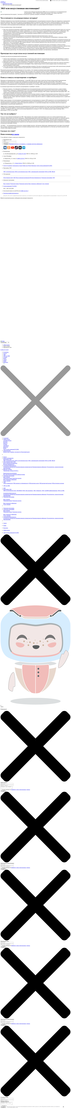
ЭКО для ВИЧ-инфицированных (50, 490)
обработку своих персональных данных (20, 789)
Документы (6, 445)
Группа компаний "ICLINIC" (10, 186)
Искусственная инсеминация (23, 177)
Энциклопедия (6, 450)
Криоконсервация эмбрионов (39, 467)
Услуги (5, 165)
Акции (20, 165)
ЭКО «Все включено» (28, 490)
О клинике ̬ (6, 352)
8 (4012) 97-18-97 (22, 153)
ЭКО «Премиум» (37, 490)
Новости (5, 443)
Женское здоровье (7, 469)
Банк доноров (6, 183)
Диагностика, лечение (8, 470)
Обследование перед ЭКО (9, 177)
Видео (29, 165)
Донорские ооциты (23, 183)
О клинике (9, 165)
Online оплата (6, 439)
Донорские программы (46, 177)
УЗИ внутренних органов (58, 483)
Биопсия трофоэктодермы (19, 474)
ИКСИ (53, 171)
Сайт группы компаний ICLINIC (44, 165)
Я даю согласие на (16, 789)
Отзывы (5, 357)
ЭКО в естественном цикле (21, 171)
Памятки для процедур (15, 452)
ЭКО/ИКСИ (19, 490)
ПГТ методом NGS (7, 474)
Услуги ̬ (5, 353)
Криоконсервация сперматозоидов (24, 467)
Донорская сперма (14, 183)
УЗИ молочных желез (34, 483)
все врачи (15, 134)
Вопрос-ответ (6, 452)
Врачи (4, 358)
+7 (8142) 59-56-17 (18, 163)
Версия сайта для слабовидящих (59, 0)
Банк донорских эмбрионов (35, 183)
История (5, 441)
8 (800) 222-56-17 (21, 158)
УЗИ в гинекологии (8, 483)
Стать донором (45, 183)
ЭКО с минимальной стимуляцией (36, 171)
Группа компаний (42, 0)
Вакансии (5, 446)
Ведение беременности (35, 177)
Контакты (34, 165)
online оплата (6, 344)
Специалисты (15, 165)
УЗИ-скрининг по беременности (20, 483)
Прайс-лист (25, 165)
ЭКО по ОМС (48, 171)
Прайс (4, 361)
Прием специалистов (8, 458)
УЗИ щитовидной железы (45, 483)
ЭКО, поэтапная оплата (9, 171)
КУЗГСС (16, 470)
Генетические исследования (10, 473)
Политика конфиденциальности (11, 193)
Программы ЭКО (7, 459)
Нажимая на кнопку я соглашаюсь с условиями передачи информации (25, 144)
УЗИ (53, 177)
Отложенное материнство (9, 467)
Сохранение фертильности (9, 465)
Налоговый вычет (25, 452)
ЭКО (4, 354)
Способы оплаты (7, 440)
